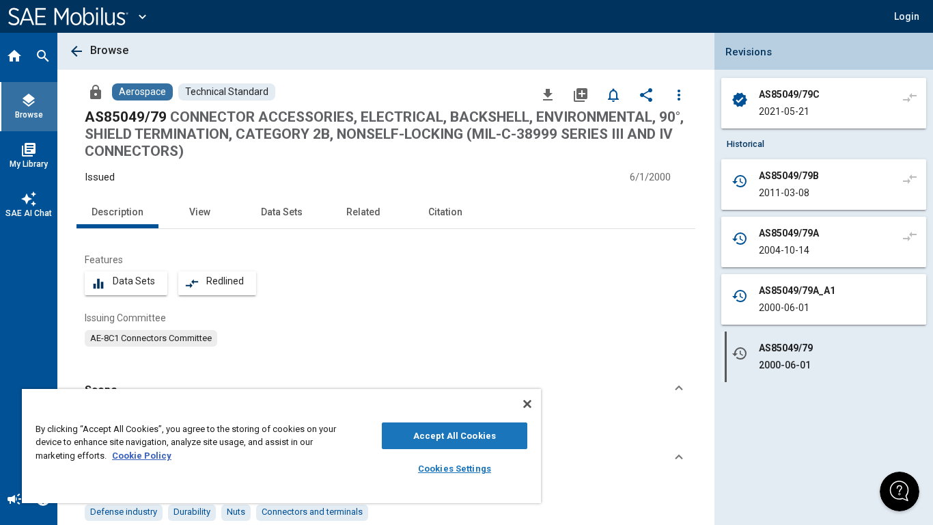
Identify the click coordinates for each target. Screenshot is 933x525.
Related (363, 211)
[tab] (14, 57)
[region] (281, 446)
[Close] (527, 404)
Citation (445, 211)
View (199, 211)
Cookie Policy (141, 455)
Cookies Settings (454, 468)
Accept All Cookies (454, 436)
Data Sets (282, 211)
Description (117, 211)
